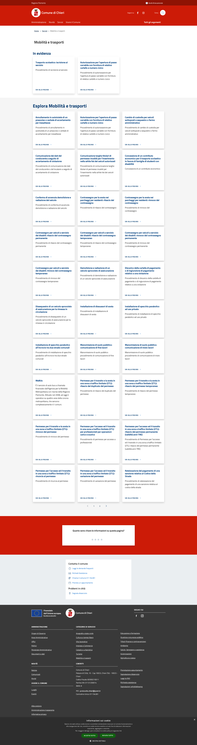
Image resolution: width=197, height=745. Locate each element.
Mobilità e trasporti (83, 658)
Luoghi (34, 689)
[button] (98, 741)
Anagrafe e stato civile (84, 633)
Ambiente (124, 645)
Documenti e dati (38, 654)
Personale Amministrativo (41, 649)
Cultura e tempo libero (84, 637)
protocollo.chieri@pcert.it (90, 691)
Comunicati (35, 674)
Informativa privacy (39, 714)
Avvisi (33, 678)
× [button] (194, 720)
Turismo (79, 654)
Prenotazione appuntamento (132, 670)
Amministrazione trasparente (42, 710)
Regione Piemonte (38, 3)
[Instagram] (142, 12)
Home (36, 31)
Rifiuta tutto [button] (107, 735)
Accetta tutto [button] (89, 736)
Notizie (34, 670)
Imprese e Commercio (84, 645)
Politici (34, 645)
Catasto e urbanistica (84, 649)
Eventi (33, 694)
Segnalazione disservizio (130, 674)
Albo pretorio (36, 706)
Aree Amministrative (39, 637)
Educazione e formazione (130, 633)
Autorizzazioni (126, 653)
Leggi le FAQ (125, 678)
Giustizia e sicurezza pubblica (132, 637)
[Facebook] (137, 12)
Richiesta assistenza (128, 682)
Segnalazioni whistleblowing (132, 686)
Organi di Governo (38, 633)
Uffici (33, 641)
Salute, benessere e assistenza (132, 649)
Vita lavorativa (81, 641)
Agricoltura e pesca (128, 658)
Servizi (44, 31)
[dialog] (98, 731)
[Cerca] (163, 12)
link (120, 731)
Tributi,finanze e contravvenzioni (133, 641)
